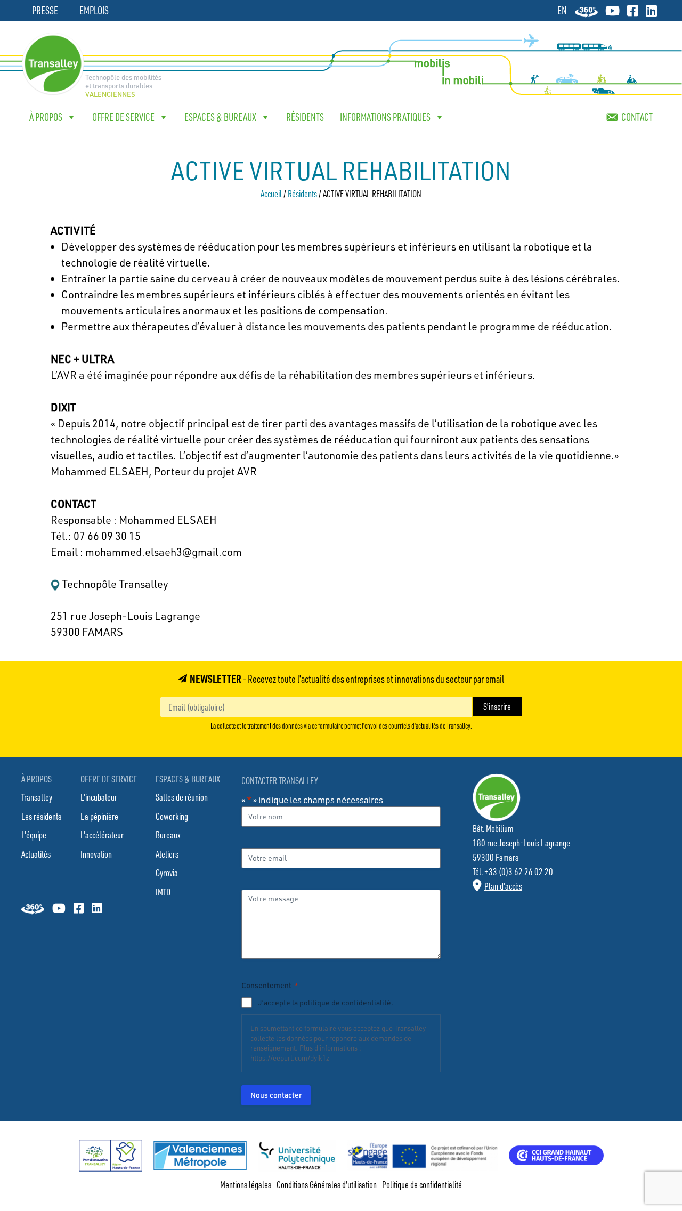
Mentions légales (245, 1184)
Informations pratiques (385, 117)
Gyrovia (167, 872)
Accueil (271, 193)
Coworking (172, 816)
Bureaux (168, 835)
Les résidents (41, 816)
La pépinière (99, 816)
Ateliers (167, 854)
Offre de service (123, 117)
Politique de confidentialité (422, 1184)
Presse (45, 10)
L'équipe (33, 835)
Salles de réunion (182, 797)
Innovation (96, 854)
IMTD (163, 892)
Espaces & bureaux (220, 117)
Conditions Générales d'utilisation (327, 1184)
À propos (45, 117)
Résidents (305, 117)
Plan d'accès (503, 886)
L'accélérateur (102, 835)
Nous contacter (276, 1095)
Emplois (94, 10)
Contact (637, 117)
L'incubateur (98, 797)
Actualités (36, 854)
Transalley (36, 797)
